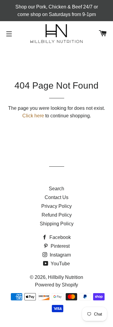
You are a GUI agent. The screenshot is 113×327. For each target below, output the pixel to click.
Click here (33, 115)
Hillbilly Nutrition (65, 277)
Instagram (60, 254)
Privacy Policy (56, 206)
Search (56, 188)
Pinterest (59, 246)
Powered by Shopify (56, 284)
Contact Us (56, 197)
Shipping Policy (57, 223)
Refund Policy (57, 214)
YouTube (59, 263)
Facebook (59, 237)
